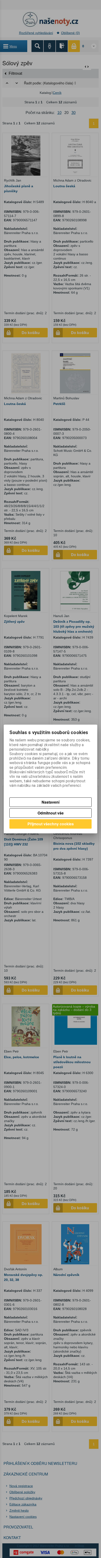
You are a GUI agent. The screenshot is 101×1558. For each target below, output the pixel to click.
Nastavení (50, 802)
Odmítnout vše (51, 813)
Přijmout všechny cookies (50, 824)
